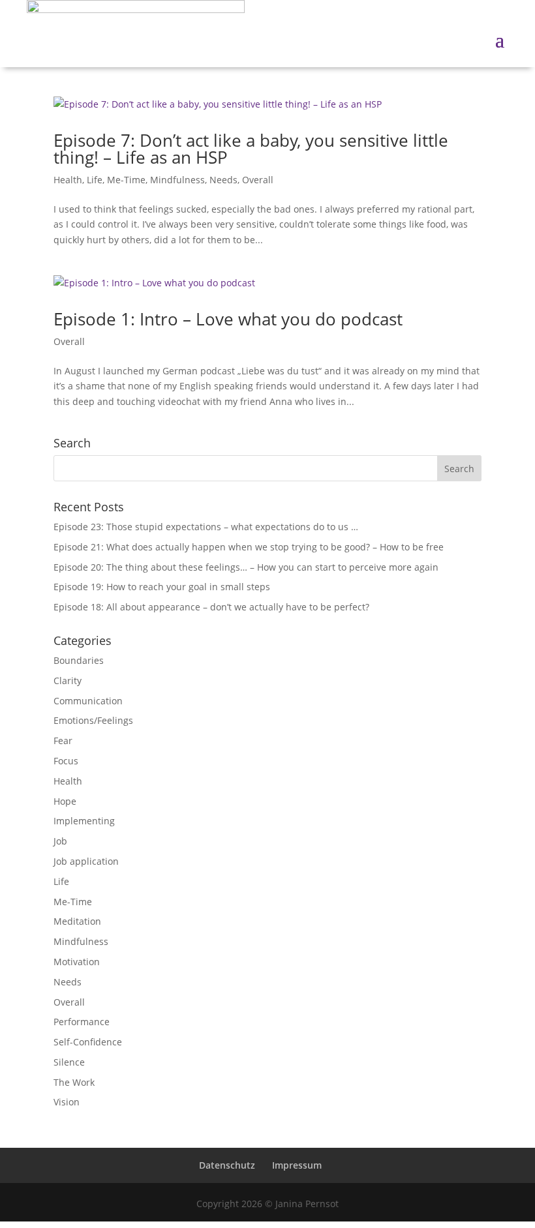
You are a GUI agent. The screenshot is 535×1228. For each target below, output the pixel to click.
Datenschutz (227, 1165)
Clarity (68, 680)
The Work (74, 1082)
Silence (69, 1062)
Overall (257, 179)
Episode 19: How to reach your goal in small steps (162, 586)
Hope (65, 801)
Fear (63, 740)
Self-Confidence (88, 1042)
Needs (223, 179)
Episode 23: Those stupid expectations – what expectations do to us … (206, 526)
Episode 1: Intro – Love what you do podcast (228, 319)
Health (68, 179)
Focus (66, 761)
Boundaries (79, 660)
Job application (86, 861)
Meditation (77, 921)
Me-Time (126, 179)
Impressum (297, 1165)
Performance (82, 1021)
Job (60, 841)
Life (94, 179)
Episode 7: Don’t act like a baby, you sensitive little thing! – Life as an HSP (251, 148)
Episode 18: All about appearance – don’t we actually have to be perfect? (211, 607)
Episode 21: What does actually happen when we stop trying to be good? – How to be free (249, 547)
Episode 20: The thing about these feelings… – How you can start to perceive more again (246, 567)
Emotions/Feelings (93, 720)
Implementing (84, 821)
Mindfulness (177, 179)
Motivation (77, 961)
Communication (88, 701)
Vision (67, 1102)
